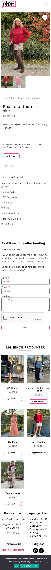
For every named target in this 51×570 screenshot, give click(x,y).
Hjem (5, 98)
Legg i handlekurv (13, 399)
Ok (16, 566)
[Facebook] (6, 165)
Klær (12, 98)
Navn (4, 278)
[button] (46, 4)
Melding (6, 296)
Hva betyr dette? (29, 566)
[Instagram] (12, 165)
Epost (4, 287)
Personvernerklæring (12, 549)
